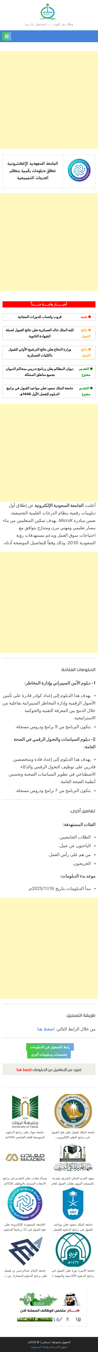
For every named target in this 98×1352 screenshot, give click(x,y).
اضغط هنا (45, 1029)
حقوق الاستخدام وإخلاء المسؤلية (49, 1347)
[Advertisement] (49, 100)
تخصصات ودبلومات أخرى (49, 1054)
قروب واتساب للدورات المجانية (40, 317)
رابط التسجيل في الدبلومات (50, 1047)
